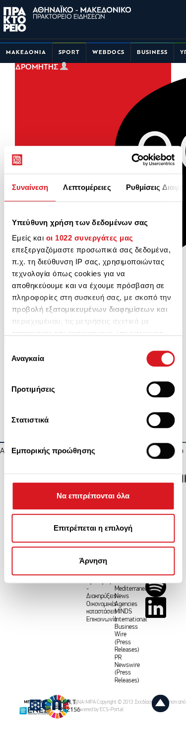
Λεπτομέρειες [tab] (87, 187)
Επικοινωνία (101, 619)
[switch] (160, 389)
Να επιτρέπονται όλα (93, 495)
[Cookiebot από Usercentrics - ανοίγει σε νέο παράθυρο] (132, 159)
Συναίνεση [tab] (29, 187)
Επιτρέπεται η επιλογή (93, 528)
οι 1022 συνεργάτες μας (89, 238)
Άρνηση (93, 560)
